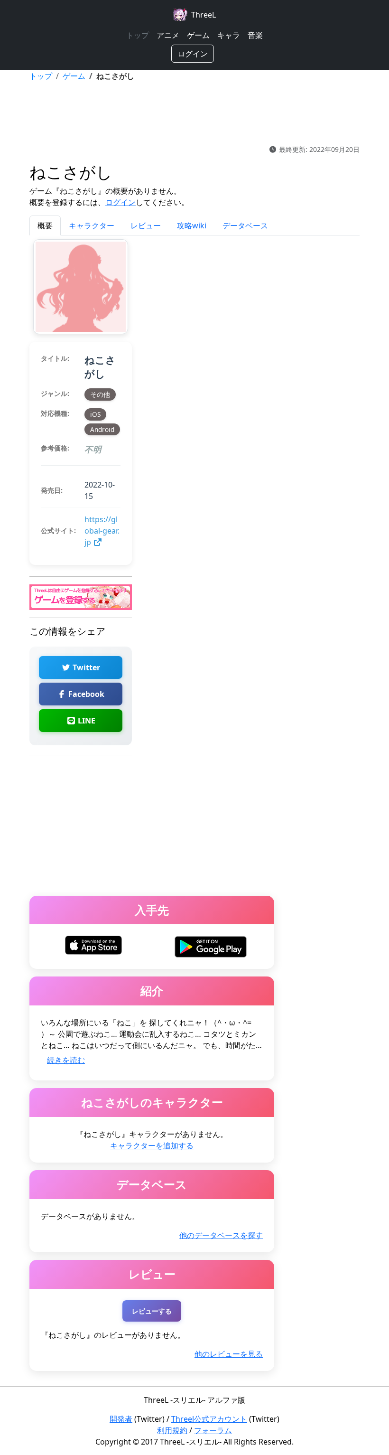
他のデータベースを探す (221, 1235)
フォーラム (213, 1430)
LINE (85, 720)
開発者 (121, 1419)
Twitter (85, 667)
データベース (245, 225)
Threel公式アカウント (209, 1419)
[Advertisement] (194, 113)
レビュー (145, 225)
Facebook (85, 694)
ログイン (192, 53)
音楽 (255, 35)
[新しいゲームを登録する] (80, 596)
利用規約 (172, 1430)
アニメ (168, 35)
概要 (45, 225)
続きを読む (66, 1060)
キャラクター (91, 225)
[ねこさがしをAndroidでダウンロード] (210, 946)
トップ (137, 35)
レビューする (152, 1310)
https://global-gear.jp (102, 530)
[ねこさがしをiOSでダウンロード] (93, 944)
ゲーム (198, 35)
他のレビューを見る (228, 1354)
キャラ (228, 35)
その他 (100, 394)
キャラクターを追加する (152, 1145)
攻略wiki (191, 225)
